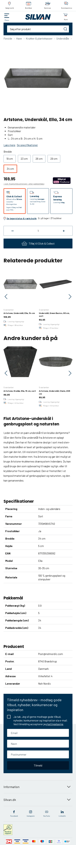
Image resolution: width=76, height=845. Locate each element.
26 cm (39, 158)
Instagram (31, 816)
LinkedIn (62, 816)
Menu (7, 20)
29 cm (53, 158)
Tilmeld (38, 765)
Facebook (14, 816)
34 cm (10, 168)
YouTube (46, 816)
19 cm (9, 158)
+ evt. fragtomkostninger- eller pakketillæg (24, 183)
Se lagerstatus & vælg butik (22, 218)
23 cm (24, 158)
